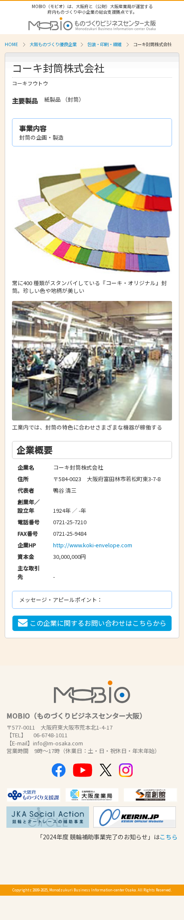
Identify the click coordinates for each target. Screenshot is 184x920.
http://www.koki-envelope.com (92, 545)
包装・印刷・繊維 (104, 44)
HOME (11, 44)
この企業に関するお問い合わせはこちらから (98, 623)
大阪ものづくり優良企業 (53, 44)
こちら (169, 836)
